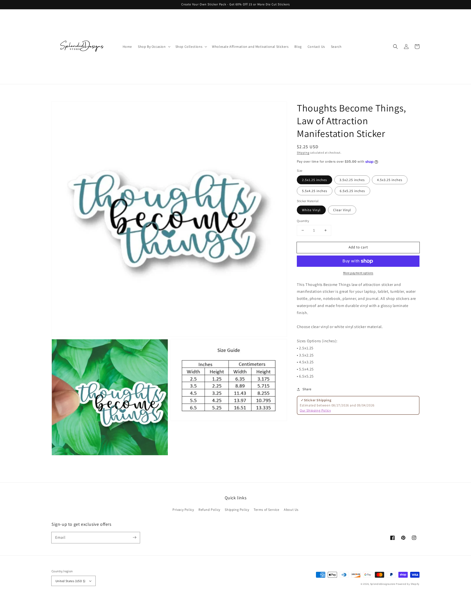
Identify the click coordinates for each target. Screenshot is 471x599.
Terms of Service (266, 509)
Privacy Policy (183, 509)
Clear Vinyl (342, 210)
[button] (395, 46)
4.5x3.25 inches (389, 180)
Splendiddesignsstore (382, 584)
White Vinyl (311, 210)
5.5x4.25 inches (314, 191)
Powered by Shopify (407, 584)
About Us (291, 509)
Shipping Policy (237, 509)
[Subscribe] (134, 537)
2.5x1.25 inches (314, 180)
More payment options (358, 273)
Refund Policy (209, 509)
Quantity (303, 221)
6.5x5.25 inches (352, 191)
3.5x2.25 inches (352, 180)
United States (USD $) (70, 581)
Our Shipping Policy (315, 410)
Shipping (303, 152)
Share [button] (307, 389)
